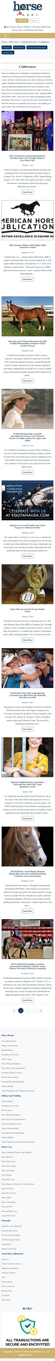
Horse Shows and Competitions (13, 1068)
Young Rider (6, 1244)
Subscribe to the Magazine (11, 1226)
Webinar (27, 27)
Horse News (14, 41)
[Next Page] (41, 1010)
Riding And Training (9, 1045)
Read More (27, 192)
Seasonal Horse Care (9, 1211)
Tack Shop (36, 27)
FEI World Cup (19, 47)
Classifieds (5, 1295)
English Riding (7, 1050)
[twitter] (28, 15)
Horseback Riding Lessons (11, 1072)
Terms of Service (8, 1286)
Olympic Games (8, 52)
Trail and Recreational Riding (13, 1081)
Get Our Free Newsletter (11, 1235)
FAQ (3, 1277)
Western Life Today (9, 1248)
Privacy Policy (7, 1281)
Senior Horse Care (8, 1215)
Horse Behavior (7, 1157)
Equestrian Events (29, 41)
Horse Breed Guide (9, 1041)
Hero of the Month (26, 30)
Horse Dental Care (8, 1161)
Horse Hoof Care (8, 1179)
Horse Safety (6, 1197)
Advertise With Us (9, 1272)
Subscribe (22, 20)
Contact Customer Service (11, 1263)
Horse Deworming (8, 1166)
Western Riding (7, 1086)
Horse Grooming (8, 1170)
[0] (17, 14)
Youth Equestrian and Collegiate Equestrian (18, 1090)
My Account (11, 27)
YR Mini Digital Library (11, 1239)
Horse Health (6, 1175)
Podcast (20, 27)
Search (35, 21)
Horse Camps (7, 1059)
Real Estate (39, 30)
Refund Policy (7, 1291)
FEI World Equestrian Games (37, 47)
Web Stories (6, 1300)
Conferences (7, 47)
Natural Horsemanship (10, 1077)
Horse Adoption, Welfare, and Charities (17, 1152)
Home (4, 41)
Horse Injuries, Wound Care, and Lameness (18, 1184)
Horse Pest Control (9, 1193)
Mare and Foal (7, 1206)
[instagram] (37, 15)
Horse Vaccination (8, 1202)
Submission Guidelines (10, 1268)
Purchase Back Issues (9, 1230)
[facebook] (23, 15)
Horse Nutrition (7, 1188)
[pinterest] (32, 15)
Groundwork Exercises (10, 1054)
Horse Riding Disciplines (11, 1063)
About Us (5, 1259)
